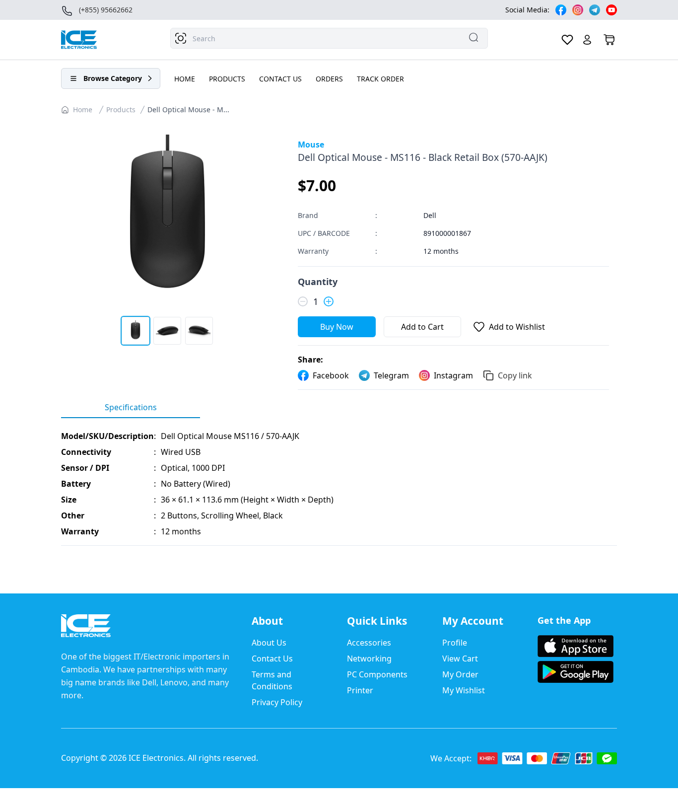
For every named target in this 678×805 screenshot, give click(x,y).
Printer (360, 690)
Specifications (131, 407)
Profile (454, 642)
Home (82, 109)
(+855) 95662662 (106, 9)
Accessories (369, 642)
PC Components (377, 674)
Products (121, 109)
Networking (369, 658)
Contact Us (272, 658)
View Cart (460, 658)
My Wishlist (463, 690)
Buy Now (336, 326)
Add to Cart (422, 326)
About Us (269, 642)
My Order (460, 674)
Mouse (311, 144)
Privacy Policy (277, 702)
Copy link (515, 375)
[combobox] (329, 38)
